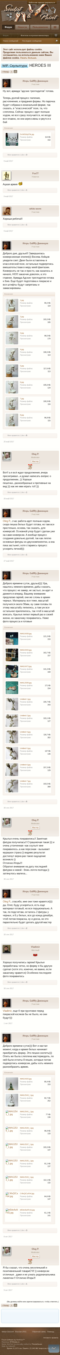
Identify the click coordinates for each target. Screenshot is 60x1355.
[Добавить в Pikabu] (29, 1312)
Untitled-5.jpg (25, 748)
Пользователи (40, 27)
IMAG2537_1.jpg (27, 1144)
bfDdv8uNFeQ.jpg (27, 1210)
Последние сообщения (32, 41)
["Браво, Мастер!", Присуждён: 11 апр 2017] (30, 467)
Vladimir (35, 947)
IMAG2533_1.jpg (27, 1177)
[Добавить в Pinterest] (35, 1312)
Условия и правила (50, 1338)
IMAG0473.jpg (26, 666)
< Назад (5, 72)
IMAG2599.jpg (26, 683)
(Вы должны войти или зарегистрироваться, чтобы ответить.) (33, 1302)
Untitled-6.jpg (25, 765)
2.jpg (22, 317)
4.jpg (22, 349)
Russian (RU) (20, 1332)
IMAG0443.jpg (26, 650)
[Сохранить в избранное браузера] (55, 1312)
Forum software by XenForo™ (13, 1340)
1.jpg (22, 300)
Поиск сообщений (10, 41)
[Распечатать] (29, 1319)
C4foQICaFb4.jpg (27, 1193)
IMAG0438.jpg (26, 634)
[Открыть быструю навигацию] (56, 35)
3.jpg (22, 333)
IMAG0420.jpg (26, 1079)
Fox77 (35, 173)
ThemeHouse (37, 1344)
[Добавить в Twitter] (42, 1312)
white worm (35, 208)
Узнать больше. (28, 58)
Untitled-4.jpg (25, 732)
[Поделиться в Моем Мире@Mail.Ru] (17, 1312)
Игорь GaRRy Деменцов (35, 81)
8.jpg (22, 415)
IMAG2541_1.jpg (27, 1112)
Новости (22, 27)
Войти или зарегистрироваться (42, 3)
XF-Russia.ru (15, 1342)
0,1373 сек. (17, 1348)
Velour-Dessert (8, 1332)
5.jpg (22, 366)
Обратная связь (39, 1332)
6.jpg (22, 382)
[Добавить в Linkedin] (10, 1312)
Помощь (50, 1332)
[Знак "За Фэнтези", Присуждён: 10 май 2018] (35, 957)
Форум (8, 27)
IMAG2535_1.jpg (27, 1161)
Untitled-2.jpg (25, 716)
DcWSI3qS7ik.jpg (27, 134)
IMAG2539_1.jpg (27, 1128)
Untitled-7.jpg (25, 781)
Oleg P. (35, 454)
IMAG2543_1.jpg (27, 1095)
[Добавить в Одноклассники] (23, 1312)
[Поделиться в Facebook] (4, 1312)
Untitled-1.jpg (25, 699)
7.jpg (22, 399)
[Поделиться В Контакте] (48, 1312)
